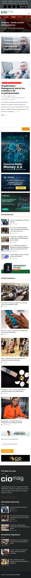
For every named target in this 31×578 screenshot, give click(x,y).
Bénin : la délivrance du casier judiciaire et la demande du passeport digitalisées (13, 359)
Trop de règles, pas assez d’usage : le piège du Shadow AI (19, 255)
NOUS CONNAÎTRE (17, 1)
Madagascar (15, 97)
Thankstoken (12, 99)
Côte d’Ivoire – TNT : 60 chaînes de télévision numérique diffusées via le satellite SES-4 (13, 390)
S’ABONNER (4, 1)
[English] (22, 6)
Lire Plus (17, 111)
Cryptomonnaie (8, 97)
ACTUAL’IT (11, 82)
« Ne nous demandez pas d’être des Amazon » (19, 220)
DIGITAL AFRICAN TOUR (12, 3)
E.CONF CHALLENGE (21, 3)
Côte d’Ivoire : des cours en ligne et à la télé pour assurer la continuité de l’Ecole (14, 303)
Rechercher (26, 129)
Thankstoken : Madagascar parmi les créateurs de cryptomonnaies (13, 90)
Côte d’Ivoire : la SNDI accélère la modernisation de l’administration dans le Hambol (19, 238)
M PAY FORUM (4, 3)
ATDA (27, 3)
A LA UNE (5, 82)
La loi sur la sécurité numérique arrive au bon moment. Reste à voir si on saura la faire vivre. (19, 229)
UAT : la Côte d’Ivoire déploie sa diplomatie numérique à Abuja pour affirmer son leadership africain (19, 247)
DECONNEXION (10, 1)
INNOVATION (18, 82)
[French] (25, 6)
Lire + (3, 115)
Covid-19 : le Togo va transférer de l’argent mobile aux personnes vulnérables (14, 331)
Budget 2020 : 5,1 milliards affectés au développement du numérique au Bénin (11, 421)
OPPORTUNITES (24, 1)
